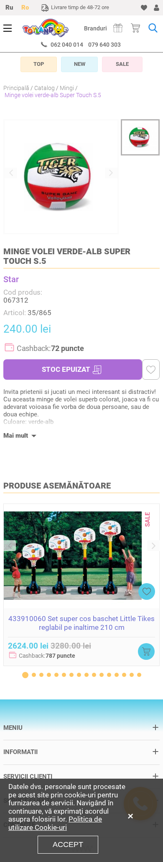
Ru (9, 7)
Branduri (95, 28)
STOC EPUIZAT (66, 369)
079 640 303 (104, 44)
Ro (25, 7)
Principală (16, 88)
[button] (11, 173)
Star (11, 279)
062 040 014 (67, 44)
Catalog (44, 88)
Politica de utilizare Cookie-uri (55, 823)
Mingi (67, 88)
